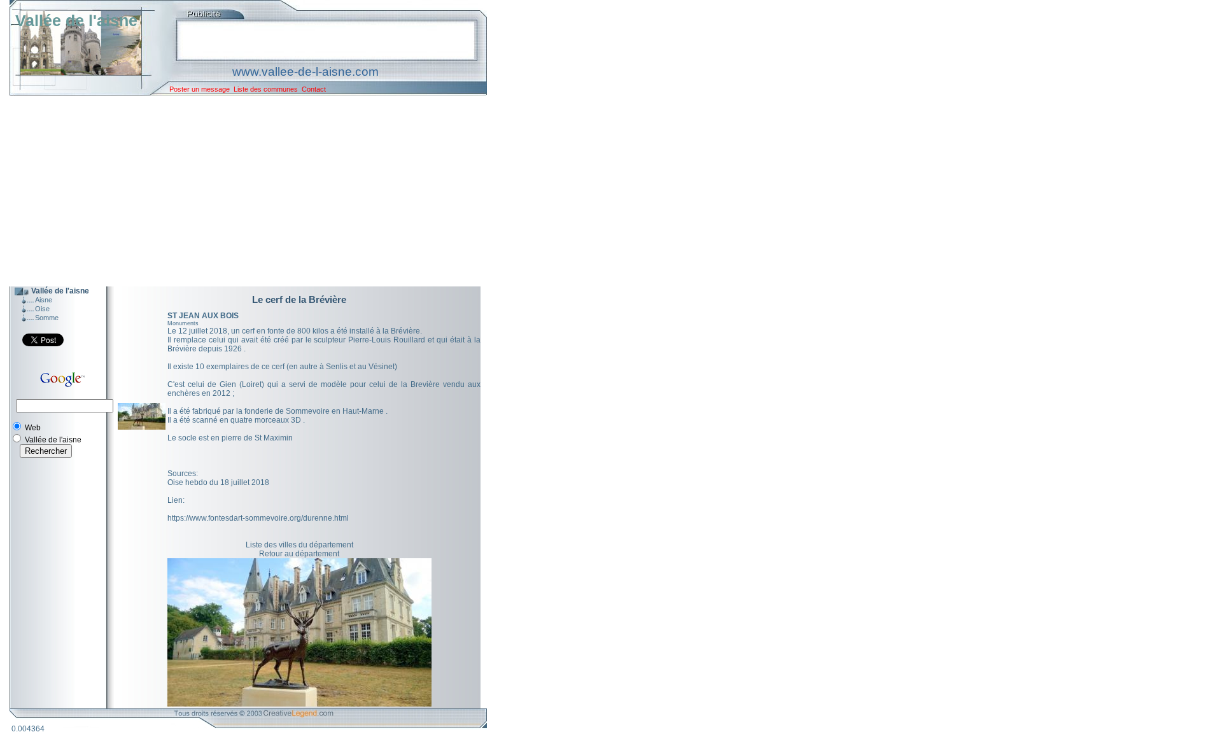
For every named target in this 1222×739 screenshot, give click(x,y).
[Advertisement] (239, 191)
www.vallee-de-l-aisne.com (305, 71)
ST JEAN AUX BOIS (203, 315)
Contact (314, 89)
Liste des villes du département (299, 544)
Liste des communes (266, 89)
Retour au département (299, 553)
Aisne (43, 300)
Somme (47, 317)
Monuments (183, 323)
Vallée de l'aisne (76, 20)
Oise (42, 309)
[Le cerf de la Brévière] (141, 427)
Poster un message (199, 89)
